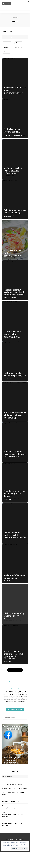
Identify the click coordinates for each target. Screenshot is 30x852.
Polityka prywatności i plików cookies (15, 837)
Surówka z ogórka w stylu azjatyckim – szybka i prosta (13, 171)
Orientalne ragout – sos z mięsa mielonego (15, 211)
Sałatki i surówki (9, 176)
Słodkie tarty (8, 499)
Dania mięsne (7, 215)
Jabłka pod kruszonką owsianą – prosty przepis (14, 616)
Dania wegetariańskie (18, 134)
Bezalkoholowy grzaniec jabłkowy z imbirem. (15, 413)
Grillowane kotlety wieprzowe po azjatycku (15, 374)
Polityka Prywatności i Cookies (12, 845)
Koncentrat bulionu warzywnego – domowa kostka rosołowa (15, 454)
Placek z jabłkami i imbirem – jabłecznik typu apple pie (14, 654)
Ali (2, 805)
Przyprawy (7, 95)
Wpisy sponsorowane (10, 418)
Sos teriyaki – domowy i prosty (15, 88)
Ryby (19, 337)
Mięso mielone (16, 215)
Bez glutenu (7, 92)
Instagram (13, 705)
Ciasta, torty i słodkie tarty (12, 498)
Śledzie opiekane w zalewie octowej (12, 332)
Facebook (16, 705)
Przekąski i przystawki (11, 297)
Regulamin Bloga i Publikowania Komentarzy (15, 840)
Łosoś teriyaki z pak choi (13, 251)
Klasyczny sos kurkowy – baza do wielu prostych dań (13, 793)
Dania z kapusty (9, 135)
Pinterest (11, 705)
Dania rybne (7, 255)
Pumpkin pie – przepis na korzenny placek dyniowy (14, 493)
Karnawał (20, 294)
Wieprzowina (8, 216)
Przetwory (16, 93)
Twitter (19, 705)
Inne (5, 417)
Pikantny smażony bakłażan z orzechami (14, 291)
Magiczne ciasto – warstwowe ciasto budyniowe (12, 815)
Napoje (9, 417)
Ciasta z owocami (9, 658)
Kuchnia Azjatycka (17, 92)
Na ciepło (21, 621)
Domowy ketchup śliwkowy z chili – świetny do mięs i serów (15, 535)
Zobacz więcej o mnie (15, 709)
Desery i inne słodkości (10, 621)
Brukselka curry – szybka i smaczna (12, 130)
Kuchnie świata (8, 93)
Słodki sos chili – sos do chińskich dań (14, 576)
